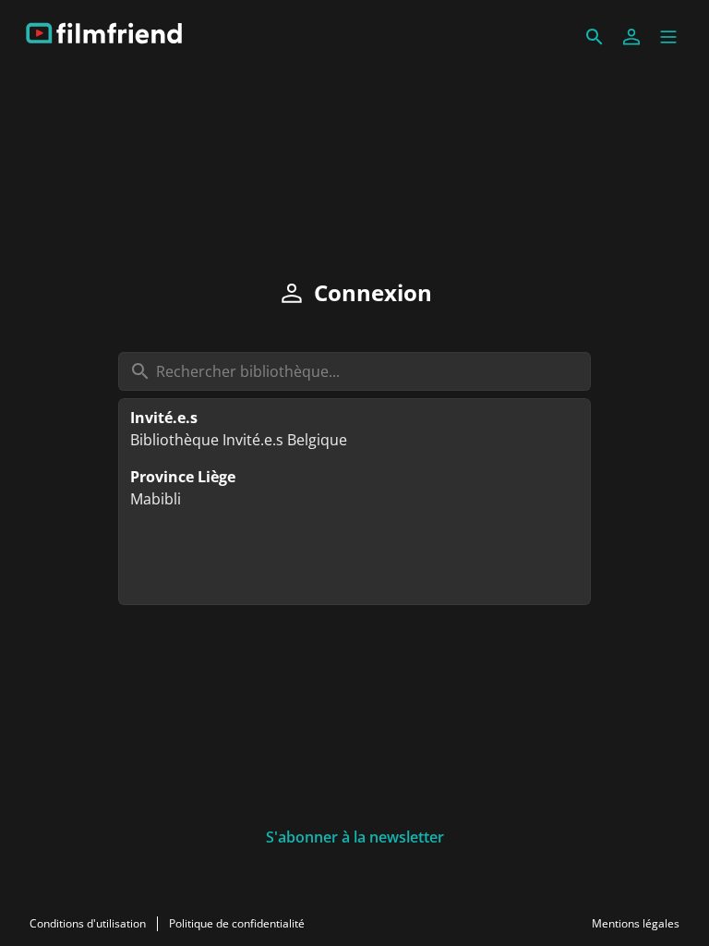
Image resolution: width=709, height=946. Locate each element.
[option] (354, 428)
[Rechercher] (594, 36)
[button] (668, 36)
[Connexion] (631, 36)
